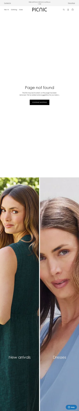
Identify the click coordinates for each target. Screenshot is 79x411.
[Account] (68, 9)
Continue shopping (39, 102)
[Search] (64, 9)
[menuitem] (21, 9)
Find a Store (71, 3)
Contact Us (7, 3)
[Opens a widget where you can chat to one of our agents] (71, 407)
